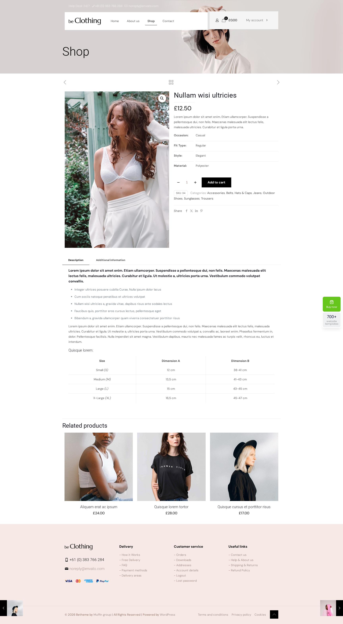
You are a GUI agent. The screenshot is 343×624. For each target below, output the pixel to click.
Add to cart (216, 182)
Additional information (110, 260)
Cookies (260, 615)
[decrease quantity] (178, 182)
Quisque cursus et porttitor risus (244, 507)
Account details (187, 570)
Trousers (207, 199)
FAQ (124, 565)
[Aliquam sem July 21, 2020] (331, 608)
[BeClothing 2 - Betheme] (85, 21)
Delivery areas (132, 575)
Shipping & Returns (244, 565)
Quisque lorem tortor (171, 507)
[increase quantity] (195, 182)
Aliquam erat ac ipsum (98, 507)
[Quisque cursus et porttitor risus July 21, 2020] (11, 608)
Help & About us (242, 560)
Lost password (186, 581)
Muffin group (102, 615)
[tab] (75, 260)
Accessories (216, 193)
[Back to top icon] (274, 614)
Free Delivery (131, 560)
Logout (181, 575)
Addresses (183, 565)
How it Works (131, 555)
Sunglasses (192, 199)
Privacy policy (241, 615)
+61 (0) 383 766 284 (108, 6)
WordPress (167, 615)
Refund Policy (240, 570)
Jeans (257, 193)
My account (254, 20)
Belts (229, 193)
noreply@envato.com (143, 6)
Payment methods (134, 570)
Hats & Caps (243, 193)
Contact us (239, 555)
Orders (181, 555)
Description (75, 260)
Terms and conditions (213, 615)
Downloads (183, 560)
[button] (162, 98)
